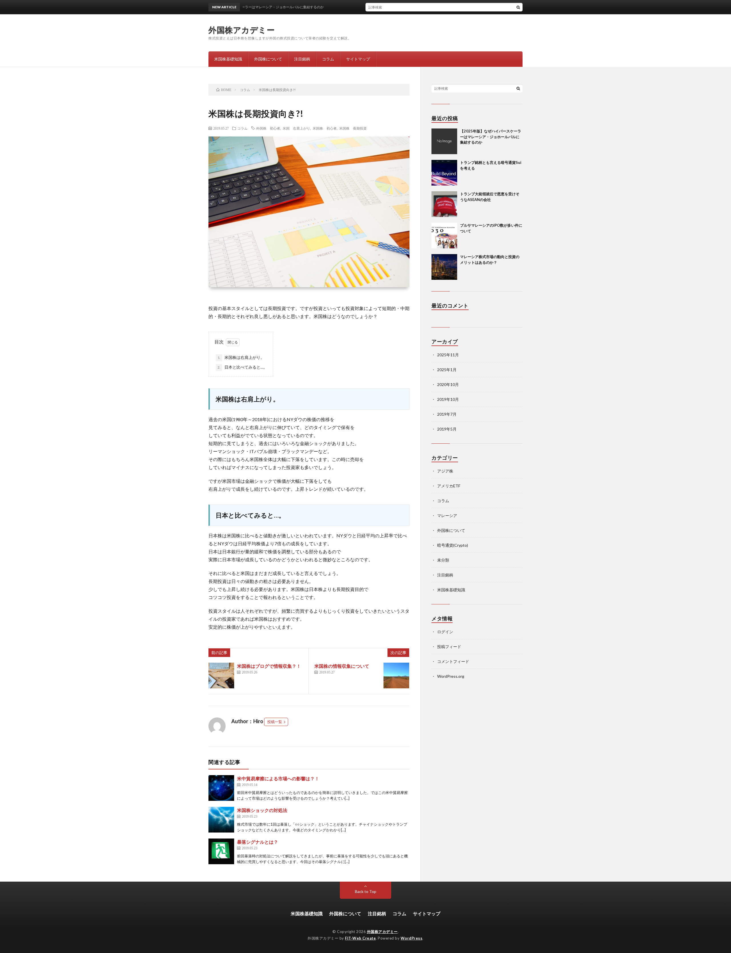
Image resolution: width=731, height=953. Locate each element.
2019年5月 (447, 429)
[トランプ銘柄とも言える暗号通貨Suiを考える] (444, 173)
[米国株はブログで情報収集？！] (221, 675)
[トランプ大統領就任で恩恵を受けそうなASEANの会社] (444, 204)
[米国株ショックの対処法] (221, 820)
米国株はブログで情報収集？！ (269, 666)
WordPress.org (450, 676)
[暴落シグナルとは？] (221, 851)
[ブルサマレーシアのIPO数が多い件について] (444, 235)
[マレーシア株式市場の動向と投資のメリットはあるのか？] (444, 267)
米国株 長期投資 (353, 128)
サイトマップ (358, 59)
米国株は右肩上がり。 (241, 357)
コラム (328, 59)
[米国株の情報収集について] (396, 675)
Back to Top (365, 891)
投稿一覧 (274, 721)
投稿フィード (449, 646)
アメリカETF (448, 485)
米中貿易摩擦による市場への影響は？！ (278, 778)
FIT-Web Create (360, 938)
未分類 (443, 560)
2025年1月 (447, 369)
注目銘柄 (302, 59)
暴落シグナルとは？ (257, 842)
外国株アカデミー (241, 30)
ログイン (445, 631)
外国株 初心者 (268, 128)
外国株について (268, 59)
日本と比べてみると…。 (242, 367)
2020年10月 (448, 384)
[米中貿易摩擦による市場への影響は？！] (221, 788)
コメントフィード (453, 661)
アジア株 (445, 471)
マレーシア (447, 515)
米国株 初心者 (325, 128)
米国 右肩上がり (296, 128)
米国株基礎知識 (228, 59)
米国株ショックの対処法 (262, 810)
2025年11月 (448, 354)
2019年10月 (448, 399)
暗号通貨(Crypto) (452, 545)
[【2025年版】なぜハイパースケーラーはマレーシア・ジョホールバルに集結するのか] (444, 141)
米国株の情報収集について (341, 666)
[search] (518, 7)
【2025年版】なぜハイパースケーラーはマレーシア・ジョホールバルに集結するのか (490, 136)
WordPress (412, 938)
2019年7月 (447, 414)
